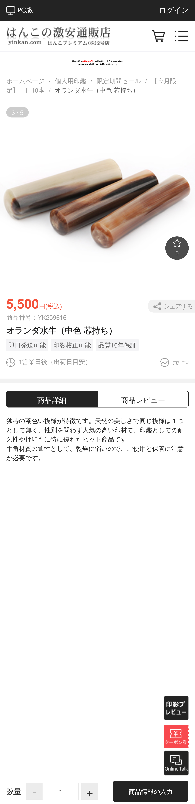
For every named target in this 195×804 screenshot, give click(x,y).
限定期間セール (119, 80)
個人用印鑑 (70, 80)
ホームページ (25, 80)
